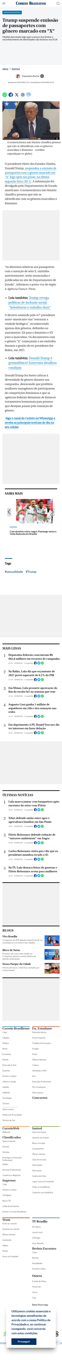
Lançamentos (38, 1148)
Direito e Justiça (9, 1076)
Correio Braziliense (15, 1028)
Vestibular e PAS (39, 1070)
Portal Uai (36, 1287)
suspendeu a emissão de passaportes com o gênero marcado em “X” (30, 173)
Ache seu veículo (9, 1223)
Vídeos (5, 1245)
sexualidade (15, 571)
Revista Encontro (44, 1248)
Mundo (5, 1059)
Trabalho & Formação (41, 1043)
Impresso (9, 1180)
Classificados (11, 1137)
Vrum (6, 1220)
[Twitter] (16, 96)
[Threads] (56, 1334)
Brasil (4, 1048)
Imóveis (5, 1146)
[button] (39, 1333)
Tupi (34, 1297)
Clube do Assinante (10, 1206)
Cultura (35, 1065)
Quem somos (8, 1109)
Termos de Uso (8, 1120)
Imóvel (37, 1128)
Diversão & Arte (9, 1065)
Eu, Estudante (42, 1028)
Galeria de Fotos (39, 1176)
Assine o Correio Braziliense (14, 1211)
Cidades (5, 1037)
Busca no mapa (38, 1143)
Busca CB (6, 1200)
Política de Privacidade (12, 1115)
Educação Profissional (41, 1081)
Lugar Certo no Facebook (43, 1181)
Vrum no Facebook (10, 1256)
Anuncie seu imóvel (40, 1137)
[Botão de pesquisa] (58, 3)
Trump (32, 571)
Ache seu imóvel (39, 1132)
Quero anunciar (9, 1141)
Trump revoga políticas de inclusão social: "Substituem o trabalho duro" (29, 302)
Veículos (5, 1152)
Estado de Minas (39, 1281)
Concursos (39, 1098)
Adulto (5, 1164)
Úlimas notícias (38, 1154)
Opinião (5, 1087)
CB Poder (36, 1238)
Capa (4, 1032)
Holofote (6, 1092)
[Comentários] (28, 96)
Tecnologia (7, 1098)
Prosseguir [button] (24, 1341)
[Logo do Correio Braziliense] (31, 3)
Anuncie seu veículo (10, 1229)
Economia (6, 1054)
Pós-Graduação (39, 1087)
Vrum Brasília (38, 1243)
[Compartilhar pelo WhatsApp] (42, 664)
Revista (35, 1258)
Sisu (34, 1076)
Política (16, 69)
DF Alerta (36, 1227)
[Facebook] (10, 96)
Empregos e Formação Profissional (12, 1158)
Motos (5, 1251)
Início (5, 69)
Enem (34, 1054)
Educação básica (39, 1032)
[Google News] (22, 96)
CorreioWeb (10, 1128)
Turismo (5, 1103)
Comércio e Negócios (11, 1175)
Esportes (6, 1070)
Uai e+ (35, 1292)
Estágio (35, 1048)
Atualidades (37, 1263)
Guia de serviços (39, 1159)
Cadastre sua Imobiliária (42, 1192)
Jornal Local (37, 1232)
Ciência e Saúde (9, 1081)
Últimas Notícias (39, 1059)
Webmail (6, 1132)
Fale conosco (37, 1092)
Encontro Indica (39, 1269)
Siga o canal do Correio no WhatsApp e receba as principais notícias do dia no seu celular (30, 423)
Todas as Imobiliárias (41, 1187)
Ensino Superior (39, 1037)
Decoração (37, 1170)
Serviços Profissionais (11, 1170)
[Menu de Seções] (4, 3)
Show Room (37, 1165)
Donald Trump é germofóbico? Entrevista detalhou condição (32, 363)
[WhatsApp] (4, 96)
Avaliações (7, 1240)
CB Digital (6, 1195)
